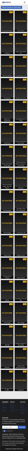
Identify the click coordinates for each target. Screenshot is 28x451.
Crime (12, 411)
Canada (22, 411)
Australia (22, 409)
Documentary (14, 409)
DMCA (4, 411)
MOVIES (4, 404)
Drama (12, 407)
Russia (22, 413)
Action (12, 404)
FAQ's (4, 409)
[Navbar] (24, 2)
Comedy (12, 406)
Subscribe (22, 427)
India (21, 404)
